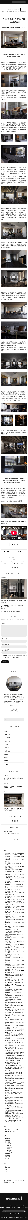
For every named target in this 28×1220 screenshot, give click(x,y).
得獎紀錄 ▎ (6, 760)
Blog (13, 1207)
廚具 (6, 1169)
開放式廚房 (7, 1167)
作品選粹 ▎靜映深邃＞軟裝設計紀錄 (10, 611)
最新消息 (7, 1158)
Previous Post (8, 551)
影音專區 (2, 1207)
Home (5, 1180)
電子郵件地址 (6, 644)
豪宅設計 (17, 27)
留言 (3, 623)
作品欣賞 (22, 1206)
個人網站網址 (5, 650)
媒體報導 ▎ (6, 754)
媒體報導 (8, 1207)
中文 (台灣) (25, 1207)
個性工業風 (7, 734)
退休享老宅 (7, 751)
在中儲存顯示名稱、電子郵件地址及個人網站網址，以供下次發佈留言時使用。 (15, 656)
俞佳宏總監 (10, 1206)
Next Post (20, 551)
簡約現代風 (7, 741)
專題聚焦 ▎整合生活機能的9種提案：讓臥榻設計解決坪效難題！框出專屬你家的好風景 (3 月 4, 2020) (14, 976)
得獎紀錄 (16, 1206)
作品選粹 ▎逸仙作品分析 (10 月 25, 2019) (14, 929)
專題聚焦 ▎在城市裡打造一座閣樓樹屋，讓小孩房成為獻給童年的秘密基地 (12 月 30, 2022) (14, 1035)
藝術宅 (11, 27)
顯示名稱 (4, 639)
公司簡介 (3, 1206)
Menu (4, 2)
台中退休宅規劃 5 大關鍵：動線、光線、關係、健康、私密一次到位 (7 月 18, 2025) (14, 1093)
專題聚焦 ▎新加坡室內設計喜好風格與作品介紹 (13, 600)
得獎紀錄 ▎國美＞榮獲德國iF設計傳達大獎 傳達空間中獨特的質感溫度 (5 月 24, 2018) (14, 886)
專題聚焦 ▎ (6, 757)
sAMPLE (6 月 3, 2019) (10, 1131)
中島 (6, 1171)
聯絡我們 (19, 1207)
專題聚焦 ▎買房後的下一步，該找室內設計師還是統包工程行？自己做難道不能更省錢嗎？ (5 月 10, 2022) (14, 1030)
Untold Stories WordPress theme (9, 1217)
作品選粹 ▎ (5, 27)
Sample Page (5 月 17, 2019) (11, 1129)
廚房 (6, 1166)
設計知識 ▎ (6, 764)
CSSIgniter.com (23, 1217)
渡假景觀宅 (7, 737)
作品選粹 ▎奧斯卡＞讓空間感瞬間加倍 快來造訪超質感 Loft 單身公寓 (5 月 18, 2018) (14, 871)
